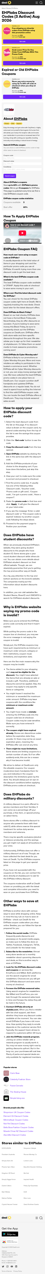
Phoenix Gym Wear (8, 1167)
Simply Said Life (7, 1161)
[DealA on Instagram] (7, 1266)
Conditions (7, 167)
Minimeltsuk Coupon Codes (15, 1120)
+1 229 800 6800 (11, 1261)
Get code (22, 41)
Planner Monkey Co (30, 1154)
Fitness (7, 123)
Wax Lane (27, 1198)
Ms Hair (26, 1173)
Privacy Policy (17, 1271)
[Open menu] (37, 3)
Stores (9, 8)
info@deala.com (11, 1262)
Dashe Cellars (6, 1186)
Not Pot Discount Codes (14, 1123)
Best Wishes (6, 1192)
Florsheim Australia (8, 1154)
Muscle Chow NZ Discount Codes (18, 1131)
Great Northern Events (31, 1204)
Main (3, 8)
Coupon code (8, 155)
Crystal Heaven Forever (9, 1204)
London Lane (28, 1161)
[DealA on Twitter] (3, 1266)
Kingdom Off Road (8, 1173)
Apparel (19, 123)
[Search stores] (41, 3)
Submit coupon (10, 176)
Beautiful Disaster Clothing (33, 1167)
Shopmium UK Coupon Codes (16, 1112)
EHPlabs (20, 119)
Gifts (12, 123)
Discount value (8, 161)
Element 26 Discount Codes (15, 1116)
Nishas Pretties (7, 1198)
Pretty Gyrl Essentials (31, 1186)
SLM (25, 1192)
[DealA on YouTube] (11, 1266)
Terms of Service (7, 1271)
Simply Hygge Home (8, 1179)
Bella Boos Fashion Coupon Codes (18, 1127)
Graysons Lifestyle (30, 1148)
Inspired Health (29, 1179)
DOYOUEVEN (6, 1148)
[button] (22, 31)
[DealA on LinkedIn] (16, 1266)
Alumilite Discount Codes (14, 1135)
